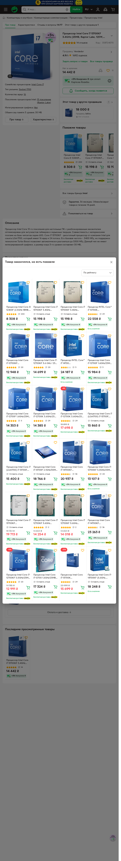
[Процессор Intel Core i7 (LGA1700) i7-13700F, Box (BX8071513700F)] (18, 452)
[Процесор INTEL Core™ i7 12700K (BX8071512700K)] (100, 292)
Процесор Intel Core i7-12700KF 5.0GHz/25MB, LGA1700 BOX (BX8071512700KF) (100, 469)
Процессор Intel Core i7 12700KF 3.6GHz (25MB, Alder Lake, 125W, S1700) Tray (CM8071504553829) (45, 522)
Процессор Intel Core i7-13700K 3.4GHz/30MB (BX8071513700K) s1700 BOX (73, 577)
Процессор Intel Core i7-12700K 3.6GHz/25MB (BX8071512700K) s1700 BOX (45, 415)
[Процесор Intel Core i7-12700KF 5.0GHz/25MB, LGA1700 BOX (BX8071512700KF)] (100, 452)
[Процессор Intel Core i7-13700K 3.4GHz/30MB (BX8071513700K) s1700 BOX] (73, 560)
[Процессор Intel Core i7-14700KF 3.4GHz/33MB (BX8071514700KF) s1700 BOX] (100, 505)
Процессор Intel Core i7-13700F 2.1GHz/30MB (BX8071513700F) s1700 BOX (45, 469)
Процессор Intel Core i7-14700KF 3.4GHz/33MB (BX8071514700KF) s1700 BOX (99, 522)
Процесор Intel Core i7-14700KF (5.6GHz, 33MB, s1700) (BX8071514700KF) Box (100, 577)
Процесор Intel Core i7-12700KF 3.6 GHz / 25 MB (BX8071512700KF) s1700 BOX (45, 362)
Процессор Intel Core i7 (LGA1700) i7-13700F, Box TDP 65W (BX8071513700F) (100, 415)
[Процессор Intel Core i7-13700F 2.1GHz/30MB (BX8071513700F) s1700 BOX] (45, 452)
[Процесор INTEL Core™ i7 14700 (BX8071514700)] (73, 345)
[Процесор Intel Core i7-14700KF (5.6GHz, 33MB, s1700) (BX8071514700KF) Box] (100, 560)
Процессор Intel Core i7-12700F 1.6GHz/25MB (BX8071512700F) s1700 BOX (18, 415)
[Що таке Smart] (27, 329)
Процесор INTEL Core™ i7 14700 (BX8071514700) (73, 362)
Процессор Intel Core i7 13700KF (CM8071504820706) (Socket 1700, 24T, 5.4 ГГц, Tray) (18, 522)
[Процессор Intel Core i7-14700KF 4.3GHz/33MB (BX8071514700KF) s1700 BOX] (73, 452)
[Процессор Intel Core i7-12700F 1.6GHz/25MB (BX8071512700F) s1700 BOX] (18, 399)
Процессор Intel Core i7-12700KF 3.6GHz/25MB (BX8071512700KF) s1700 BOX (17, 362)
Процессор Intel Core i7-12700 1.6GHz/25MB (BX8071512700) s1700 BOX (44, 577)
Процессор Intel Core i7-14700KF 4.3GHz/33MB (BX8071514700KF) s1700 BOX (72, 469)
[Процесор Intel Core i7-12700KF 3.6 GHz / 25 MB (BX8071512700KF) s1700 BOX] (45, 345)
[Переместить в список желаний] (28, 282)
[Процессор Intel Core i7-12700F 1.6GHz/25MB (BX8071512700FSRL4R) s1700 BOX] (100, 345)
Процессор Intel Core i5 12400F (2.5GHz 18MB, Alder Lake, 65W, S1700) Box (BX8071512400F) (18, 309)
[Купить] (28, 319)
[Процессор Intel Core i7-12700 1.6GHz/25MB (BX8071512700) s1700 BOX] (45, 560)
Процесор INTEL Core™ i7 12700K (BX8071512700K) (100, 309)
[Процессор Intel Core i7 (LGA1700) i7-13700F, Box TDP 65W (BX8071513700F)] (100, 399)
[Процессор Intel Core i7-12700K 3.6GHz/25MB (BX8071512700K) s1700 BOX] (45, 399)
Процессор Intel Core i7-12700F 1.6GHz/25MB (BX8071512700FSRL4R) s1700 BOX (100, 362)
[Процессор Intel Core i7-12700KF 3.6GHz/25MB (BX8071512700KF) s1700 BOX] (18, 345)
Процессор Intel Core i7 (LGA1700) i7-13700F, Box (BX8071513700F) (18, 469)
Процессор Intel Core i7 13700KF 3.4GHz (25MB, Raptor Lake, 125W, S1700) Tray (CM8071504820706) (45, 309)
